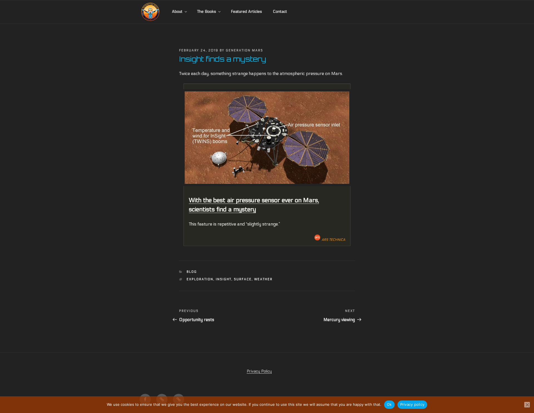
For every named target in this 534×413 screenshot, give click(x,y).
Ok (389, 404)
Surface (243, 279)
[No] (527, 404)
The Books (206, 11)
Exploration (200, 279)
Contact (280, 11)
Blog (192, 272)
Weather (263, 279)
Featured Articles (246, 11)
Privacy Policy (259, 371)
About (177, 11)
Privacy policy (412, 404)
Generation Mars (244, 50)
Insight (223, 279)
